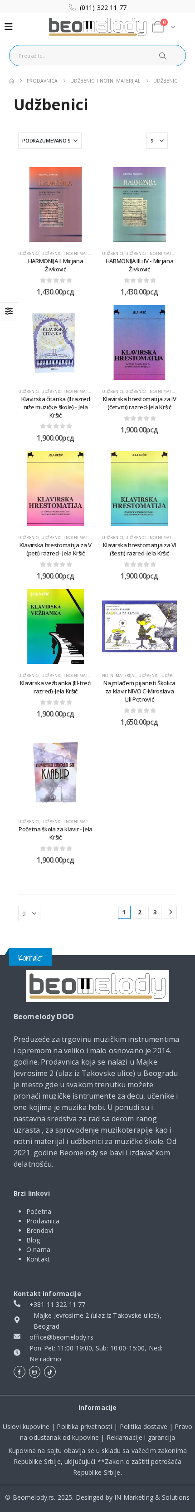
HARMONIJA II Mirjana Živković (55, 265)
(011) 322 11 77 (103, 7)
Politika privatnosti (84, 1426)
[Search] (162, 55)
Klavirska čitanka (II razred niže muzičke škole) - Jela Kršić (55, 407)
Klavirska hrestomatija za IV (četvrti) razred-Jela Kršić (139, 403)
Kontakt (38, 1259)
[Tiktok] (50, 1372)
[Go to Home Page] (11, 81)
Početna (38, 1211)
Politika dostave (143, 1426)
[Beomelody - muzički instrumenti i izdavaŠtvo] (97, 27)
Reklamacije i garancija (141, 1437)
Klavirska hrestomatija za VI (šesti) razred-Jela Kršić (139, 549)
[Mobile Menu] (8, 27)
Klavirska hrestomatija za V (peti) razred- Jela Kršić (56, 549)
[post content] (55, 204)
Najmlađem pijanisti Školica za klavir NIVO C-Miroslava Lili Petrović (139, 691)
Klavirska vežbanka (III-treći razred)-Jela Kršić (55, 687)
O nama (38, 1249)
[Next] (170, 912)
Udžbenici (28, 253)
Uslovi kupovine (26, 1426)
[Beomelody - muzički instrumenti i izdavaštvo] (97, 986)
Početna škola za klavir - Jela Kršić (56, 833)
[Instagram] (35, 1372)
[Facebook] (19, 1372)
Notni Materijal (119, 675)
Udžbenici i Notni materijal (70, 253)
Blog (33, 1240)
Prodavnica (42, 1221)
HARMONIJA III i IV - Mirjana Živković (140, 265)
